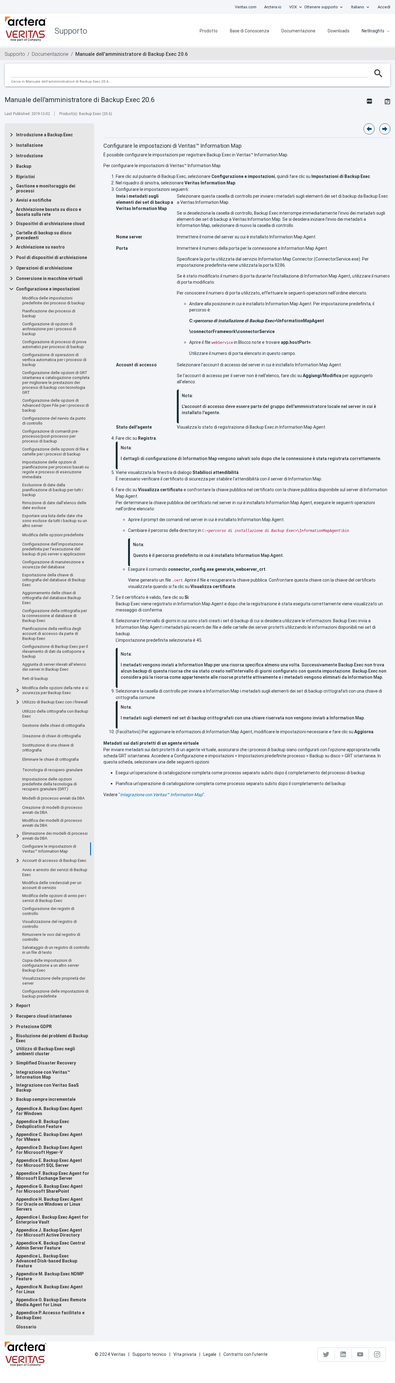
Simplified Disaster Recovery (46, 1062)
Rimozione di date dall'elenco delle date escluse (54, 505)
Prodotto (209, 31)
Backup (23, 166)
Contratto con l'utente (245, 1354)
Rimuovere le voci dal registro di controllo (51, 937)
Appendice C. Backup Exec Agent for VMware (49, 1137)
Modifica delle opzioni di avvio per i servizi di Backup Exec (54, 898)
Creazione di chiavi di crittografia (51, 736)
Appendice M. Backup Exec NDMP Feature (50, 1276)
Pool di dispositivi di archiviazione (51, 257)
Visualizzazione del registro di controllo (49, 924)
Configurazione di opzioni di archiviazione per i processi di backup (49, 329)
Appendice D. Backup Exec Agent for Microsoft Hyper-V (49, 1150)
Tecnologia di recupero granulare (52, 770)
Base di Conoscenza (249, 31)
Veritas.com (245, 7)
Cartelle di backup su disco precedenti (44, 235)
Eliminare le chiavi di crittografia (50, 759)
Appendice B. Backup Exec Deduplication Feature (42, 1124)
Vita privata (184, 1354)
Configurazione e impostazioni (48, 288)
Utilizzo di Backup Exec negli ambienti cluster (45, 1051)
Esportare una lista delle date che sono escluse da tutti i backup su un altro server (54, 520)
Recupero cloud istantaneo (44, 1016)
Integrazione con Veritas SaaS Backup (47, 1088)
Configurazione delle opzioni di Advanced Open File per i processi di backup (55, 405)
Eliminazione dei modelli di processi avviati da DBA (55, 836)
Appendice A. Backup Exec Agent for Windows (49, 1111)
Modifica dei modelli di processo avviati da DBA (52, 823)
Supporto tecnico (149, 1354)
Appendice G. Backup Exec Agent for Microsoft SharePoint (49, 1189)
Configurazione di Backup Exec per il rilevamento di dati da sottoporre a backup (55, 651)
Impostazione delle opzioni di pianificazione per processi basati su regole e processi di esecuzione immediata (55, 470)
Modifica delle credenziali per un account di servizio (51, 885)
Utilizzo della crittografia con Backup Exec (55, 714)
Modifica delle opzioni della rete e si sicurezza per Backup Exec (55, 690)
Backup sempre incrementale (46, 1099)
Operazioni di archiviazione (44, 267)
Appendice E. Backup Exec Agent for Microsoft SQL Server (49, 1163)
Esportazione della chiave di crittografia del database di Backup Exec (53, 580)
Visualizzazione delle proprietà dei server (53, 981)
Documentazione (298, 31)
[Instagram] (377, 1354)
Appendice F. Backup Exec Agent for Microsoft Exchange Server (52, 1176)
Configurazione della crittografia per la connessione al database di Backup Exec (54, 615)
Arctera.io (272, 7)
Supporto (15, 54)
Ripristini (25, 176)
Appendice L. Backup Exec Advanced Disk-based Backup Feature (46, 1260)
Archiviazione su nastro (40, 247)
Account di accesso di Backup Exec (54, 860)
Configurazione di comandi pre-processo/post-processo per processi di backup (50, 436)
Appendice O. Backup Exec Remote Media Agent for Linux (51, 1302)
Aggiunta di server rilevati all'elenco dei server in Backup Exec (54, 667)
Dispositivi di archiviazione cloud (50, 223)
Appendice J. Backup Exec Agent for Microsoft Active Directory (49, 1232)
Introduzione (29, 155)
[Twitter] (326, 1354)
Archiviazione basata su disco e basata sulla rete (48, 212)
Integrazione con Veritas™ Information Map (43, 1075)
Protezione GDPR (34, 1026)
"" (161, 794)
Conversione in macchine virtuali (49, 278)
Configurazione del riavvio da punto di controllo (54, 421)
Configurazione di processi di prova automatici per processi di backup (54, 344)
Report (23, 1005)
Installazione (29, 145)
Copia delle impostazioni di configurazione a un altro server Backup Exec (50, 965)
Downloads (338, 31)
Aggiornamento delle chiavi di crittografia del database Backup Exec (51, 598)
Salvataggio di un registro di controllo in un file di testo (55, 950)
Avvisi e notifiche (33, 200)
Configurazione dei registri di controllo (48, 911)
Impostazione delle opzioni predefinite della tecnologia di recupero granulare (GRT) (49, 784)
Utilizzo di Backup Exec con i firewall (55, 702)
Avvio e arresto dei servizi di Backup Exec (54, 872)
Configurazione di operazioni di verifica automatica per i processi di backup (54, 359)
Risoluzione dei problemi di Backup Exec (52, 1038)
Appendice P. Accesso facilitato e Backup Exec (50, 1315)
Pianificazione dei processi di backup (48, 314)
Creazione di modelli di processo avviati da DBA (52, 810)
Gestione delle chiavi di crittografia (53, 725)
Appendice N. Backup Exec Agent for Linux (49, 1289)
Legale (209, 1354)
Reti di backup (35, 678)
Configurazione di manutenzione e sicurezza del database (53, 565)
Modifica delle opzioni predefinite (53, 535)
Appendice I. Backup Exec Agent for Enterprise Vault (52, 1220)
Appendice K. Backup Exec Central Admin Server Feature (50, 1245)
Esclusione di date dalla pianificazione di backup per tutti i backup (52, 490)
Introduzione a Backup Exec (44, 134)
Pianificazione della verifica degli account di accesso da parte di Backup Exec (51, 633)
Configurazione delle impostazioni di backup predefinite (55, 994)
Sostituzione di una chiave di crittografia (48, 748)
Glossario (26, 1326)
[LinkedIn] (343, 1354)
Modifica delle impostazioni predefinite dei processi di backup (53, 301)
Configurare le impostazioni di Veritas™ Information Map (49, 849)
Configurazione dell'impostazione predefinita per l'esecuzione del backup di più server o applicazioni (53, 549)
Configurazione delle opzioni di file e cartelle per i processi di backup (55, 452)
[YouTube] (360, 1354)
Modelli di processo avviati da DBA (53, 798)
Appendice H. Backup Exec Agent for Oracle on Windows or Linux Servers (49, 1204)
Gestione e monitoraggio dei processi (45, 188)
